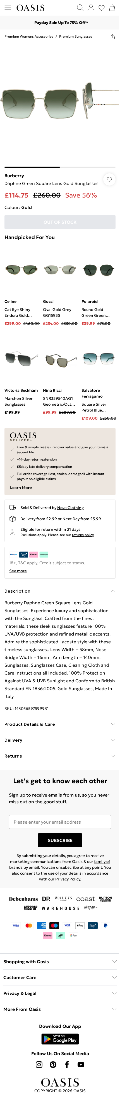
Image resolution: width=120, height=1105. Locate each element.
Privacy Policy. (68, 879)
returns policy (83, 535)
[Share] (113, 36)
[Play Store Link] (60, 1039)
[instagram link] (39, 1064)
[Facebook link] (67, 1064)
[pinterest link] (53, 1064)
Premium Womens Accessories (28, 36)
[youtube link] (81, 1064)
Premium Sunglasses (75, 36)
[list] (60, 105)
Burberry (14, 175)
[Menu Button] (7, 7)
